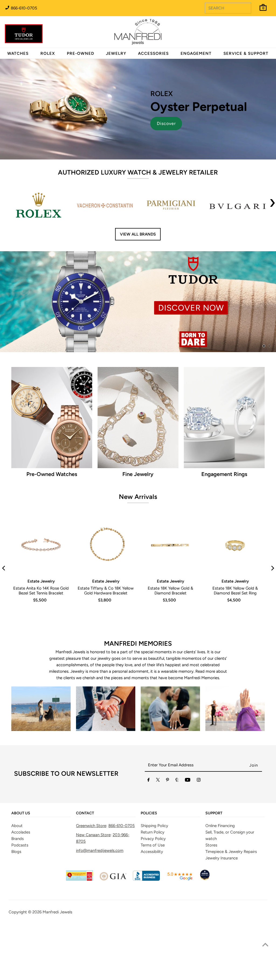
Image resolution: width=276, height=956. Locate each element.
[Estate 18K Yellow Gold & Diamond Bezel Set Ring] (235, 545)
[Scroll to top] (265, 945)
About (17, 825)
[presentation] (272, 206)
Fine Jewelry (137, 474)
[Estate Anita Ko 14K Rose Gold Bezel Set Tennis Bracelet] (41, 545)
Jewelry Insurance (221, 858)
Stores (211, 845)
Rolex (250, 29)
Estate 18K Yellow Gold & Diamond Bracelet (170, 591)
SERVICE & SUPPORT (245, 53)
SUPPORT (213, 813)
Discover (166, 123)
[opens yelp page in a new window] (79, 879)
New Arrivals (138, 497)
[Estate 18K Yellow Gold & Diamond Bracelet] (170, 545)
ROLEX (47, 53)
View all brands (138, 234)
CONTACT (85, 813)
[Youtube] (187, 781)
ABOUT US (20, 813)
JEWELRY (116, 53)
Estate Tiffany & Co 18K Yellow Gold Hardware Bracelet (106, 591)
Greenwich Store (91, 825)
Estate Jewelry (41, 581)
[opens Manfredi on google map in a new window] (180, 879)
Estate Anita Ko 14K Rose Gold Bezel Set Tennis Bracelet (41, 591)
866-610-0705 (23, 8)
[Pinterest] (167, 781)
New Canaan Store (93, 834)
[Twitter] (158, 781)
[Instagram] (199, 781)
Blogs (16, 851)
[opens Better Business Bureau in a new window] (146, 879)
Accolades (20, 832)
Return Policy (152, 832)
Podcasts (19, 845)
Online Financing (220, 825)
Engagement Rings (224, 474)
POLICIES (149, 813)
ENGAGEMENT (196, 53)
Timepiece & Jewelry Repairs (231, 851)
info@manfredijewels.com (99, 850)
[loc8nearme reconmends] (205, 879)
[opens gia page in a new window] (113, 879)
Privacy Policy (153, 838)
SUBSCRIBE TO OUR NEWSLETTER (66, 773)
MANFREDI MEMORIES (138, 643)
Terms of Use (153, 845)
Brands (17, 838)
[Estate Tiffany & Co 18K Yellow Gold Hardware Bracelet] (105, 545)
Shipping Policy (154, 825)
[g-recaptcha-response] (138, 926)
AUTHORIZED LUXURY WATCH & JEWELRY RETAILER (138, 172)
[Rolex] (250, 35)
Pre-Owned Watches (51, 474)
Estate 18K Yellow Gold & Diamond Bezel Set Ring (235, 591)
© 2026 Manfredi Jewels (50, 912)
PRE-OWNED (80, 53)
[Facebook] (148, 781)
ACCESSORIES (153, 53)
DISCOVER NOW (191, 308)
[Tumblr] (176, 781)
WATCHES (18, 53)
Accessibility (152, 851)
